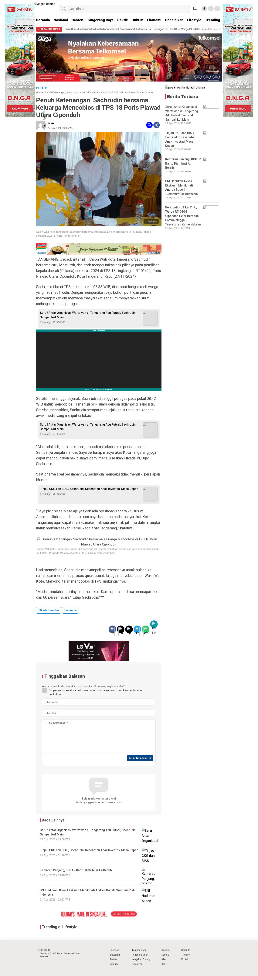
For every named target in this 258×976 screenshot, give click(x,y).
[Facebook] (204, 8)
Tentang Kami (139, 950)
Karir (163, 964)
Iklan (163, 959)
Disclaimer (137, 964)
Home (39, 92)
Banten (77, 20)
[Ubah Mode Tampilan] (196, 8)
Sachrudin (70, 610)
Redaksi (165, 950)
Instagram (115, 955)
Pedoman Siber (140, 955)
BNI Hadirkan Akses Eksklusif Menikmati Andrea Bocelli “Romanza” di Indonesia (181, 187)
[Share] (156, 125)
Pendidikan (174, 20)
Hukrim (137, 20)
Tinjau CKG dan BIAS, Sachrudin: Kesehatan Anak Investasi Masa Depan (89, 489)
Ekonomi (154, 20)
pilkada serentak (48, 610)
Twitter (113, 959)
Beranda (43, 20)
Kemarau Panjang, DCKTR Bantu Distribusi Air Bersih (183, 163)
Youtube (114, 964)
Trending (212, 20)
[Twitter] (211, 8)
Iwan (50, 123)
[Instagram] (217, 8)
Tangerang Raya (100, 20)
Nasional (61, 20)
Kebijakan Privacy (141, 959)
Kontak (165, 955)
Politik (122, 20)
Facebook (115, 950)
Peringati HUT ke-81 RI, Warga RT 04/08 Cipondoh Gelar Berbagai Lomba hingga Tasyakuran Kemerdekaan (177, 29)
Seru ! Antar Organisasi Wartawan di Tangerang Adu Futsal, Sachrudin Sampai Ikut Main (88, 315)
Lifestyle (194, 20)
